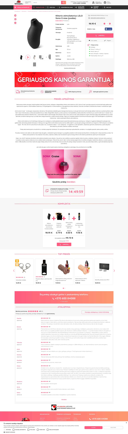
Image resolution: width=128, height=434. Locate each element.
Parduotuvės (77, 414)
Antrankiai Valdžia (21, 280)
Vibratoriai (24, 11)
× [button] (126, 422)
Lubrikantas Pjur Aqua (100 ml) (79, 225)
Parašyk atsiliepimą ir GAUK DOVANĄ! (97, 312)
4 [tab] (41, 57)
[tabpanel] (35, 33)
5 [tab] (48, 57)
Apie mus (42, 418)
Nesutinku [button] (113, 427)
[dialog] (64, 427)
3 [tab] (34, 57)
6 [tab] (34, 64)
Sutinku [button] (93, 427)
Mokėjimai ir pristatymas (63, 418)
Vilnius (75, 418)
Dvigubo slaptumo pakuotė (59, 225)
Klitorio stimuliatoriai (32, 11)
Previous (14, 270)
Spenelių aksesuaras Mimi (102, 280)
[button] (22, 7)
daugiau (64, 399)
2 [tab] (28, 57)
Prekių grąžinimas (61, 420)
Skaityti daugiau (31, 427)
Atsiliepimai (64, 307)
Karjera (42, 420)
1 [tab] (21, 57)
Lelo (68, 24)
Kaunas (76, 420)
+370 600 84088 (79, 3)
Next (114, 270)
